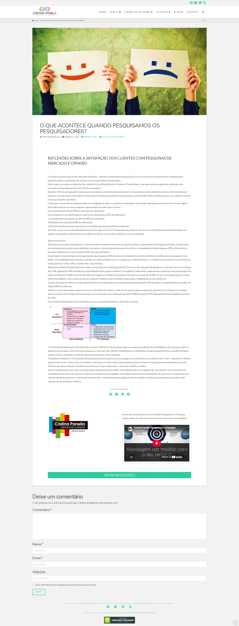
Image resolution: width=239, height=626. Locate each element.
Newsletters (90, 137)
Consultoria (70, 603)
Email (37, 558)
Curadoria (83, 603)
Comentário (42, 509)
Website (38, 572)
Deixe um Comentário (112, 137)
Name (37, 544)
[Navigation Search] (203, 12)
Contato (170, 603)
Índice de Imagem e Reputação (118, 603)
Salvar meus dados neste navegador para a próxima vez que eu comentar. (65, 585)
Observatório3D (96, 603)
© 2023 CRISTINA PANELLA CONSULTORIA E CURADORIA (106, 612)
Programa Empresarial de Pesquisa (149, 603)
